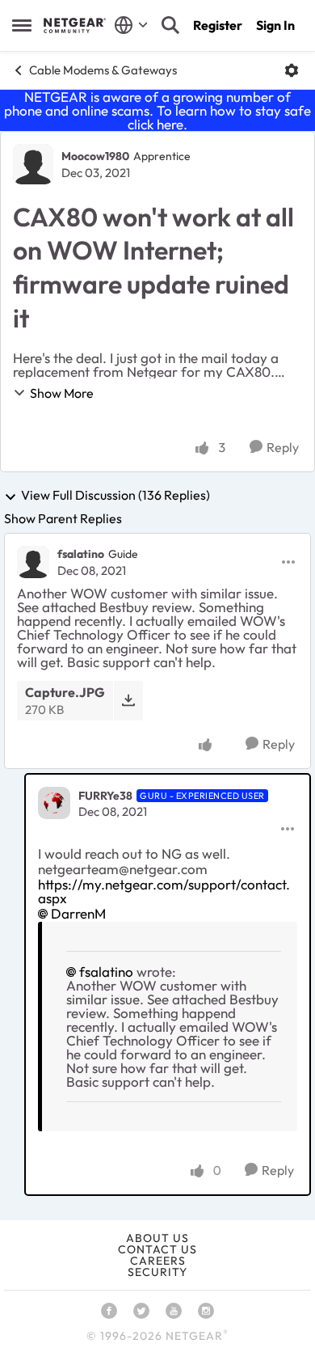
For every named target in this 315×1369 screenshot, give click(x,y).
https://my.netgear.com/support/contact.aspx (164, 891)
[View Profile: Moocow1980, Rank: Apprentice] (33, 164)
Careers (158, 1260)
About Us (157, 1238)
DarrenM (78, 913)
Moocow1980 (95, 156)
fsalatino (80, 554)
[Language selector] (131, 25)
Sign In (275, 25)
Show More (62, 393)
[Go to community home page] (75, 25)
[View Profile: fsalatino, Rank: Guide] (33, 562)
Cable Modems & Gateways (103, 70)
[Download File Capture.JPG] (128, 700)
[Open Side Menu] (22, 25)
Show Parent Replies (63, 518)
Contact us (157, 1249)
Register (217, 25)
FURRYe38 (105, 795)
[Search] (170, 25)
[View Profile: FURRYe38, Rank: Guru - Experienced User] (54, 803)
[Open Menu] (291, 70)
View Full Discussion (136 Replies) (115, 495)
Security (157, 1272)
